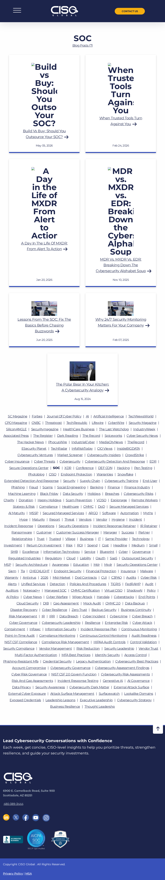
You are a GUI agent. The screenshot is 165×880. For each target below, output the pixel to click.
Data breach (68, 616)
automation (129, 513)
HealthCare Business (79, 429)
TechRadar (59, 448)
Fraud (33, 487)
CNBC (36, 423)
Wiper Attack (82, 597)
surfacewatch (109, 694)
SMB (14, 552)
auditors (12, 590)
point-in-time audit (20, 636)
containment (14, 629)
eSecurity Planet (34, 448)
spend (92, 545)
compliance (48, 507)
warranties (105, 474)
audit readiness (144, 636)
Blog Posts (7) (82, 45)
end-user (150, 481)
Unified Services (33, 584)
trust (41, 539)
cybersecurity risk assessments (125, 674)
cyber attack (142, 623)
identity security (107, 655)
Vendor (101, 519)
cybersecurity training (121, 481)
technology (141, 539)
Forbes (37, 416)
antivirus (29, 577)
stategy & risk (24, 507)
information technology (61, 552)
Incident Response (18, 526)
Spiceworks (113, 436)
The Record (91, 436)
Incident (135, 519)
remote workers (144, 500)
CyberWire (116, 423)
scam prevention (79, 500)
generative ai (113, 681)
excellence (30, 552)
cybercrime (119, 616)
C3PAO (116, 577)
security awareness (50, 687)
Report (54, 519)
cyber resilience (54, 610)
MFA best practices (76, 655)
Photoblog (36, 474)
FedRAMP (133, 584)
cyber (123, 552)
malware (146, 571)
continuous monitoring (139, 629)
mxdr (108, 565)
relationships (22, 539)
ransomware (21, 532)
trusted (55, 539)
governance (141, 552)
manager (110, 532)
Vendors (85, 519)
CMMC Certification (85, 590)
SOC (56, 468)
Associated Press (16, 436)
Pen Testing (143, 468)
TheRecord (135, 442)
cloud (70, 558)
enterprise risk (116, 623)
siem (12, 571)
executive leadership (96, 700)
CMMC (88, 507)
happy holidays (49, 500)
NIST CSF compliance (20, 642)
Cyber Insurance (17, 461)
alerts (12, 584)
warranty (11, 577)
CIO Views (104, 448)
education (81, 565)
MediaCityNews (111, 442)
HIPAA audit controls (110, 642)
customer (44, 532)
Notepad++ (31, 590)
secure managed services (129, 507)
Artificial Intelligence (108, 416)
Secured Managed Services (63, 513)
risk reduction (88, 648)
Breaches (112, 494)
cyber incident (94, 616)
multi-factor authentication (36, 655)
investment (13, 545)
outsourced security (137, 558)
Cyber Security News (142, 436)
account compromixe (29, 668)
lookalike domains (138, 694)
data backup (135, 603)
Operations (46, 526)
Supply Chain (90, 481)
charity (9, 500)
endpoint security (67, 571)
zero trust (79, 610)
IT (99, 539)
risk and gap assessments (32, 681)
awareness (60, 565)
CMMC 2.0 (113, 603)
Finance (114, 487)
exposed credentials (25, 700)
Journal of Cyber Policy (64, 416)
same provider (116, 539)
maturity (38, 519)
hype (23, 519)
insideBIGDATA (128, 448)
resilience (92, 623)
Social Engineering (71, 487)
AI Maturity (16, 513)
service (89, 552)
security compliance (19, 648)
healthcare (70, 507)
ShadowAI (134, 590)
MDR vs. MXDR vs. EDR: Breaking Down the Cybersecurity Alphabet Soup (121, 265)
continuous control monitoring (103, 636)
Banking (96, 487)
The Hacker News (30, 442)
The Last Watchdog (114, 429)
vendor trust (148, 648)
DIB (46, 603)
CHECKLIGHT (39, 571)
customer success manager (77, 532)
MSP (7, 565)
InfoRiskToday (82, 448)
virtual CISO (113, 590)
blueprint (107, 552)
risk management (23, 616)
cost (105, 545)
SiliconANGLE (16, 429)
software (109, 513)
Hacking (123, 468)
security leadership (119, 648)
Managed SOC (55, 590)
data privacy (21, 687)
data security (73, 494)
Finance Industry (137, 487)
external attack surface (131, 687)
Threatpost (53, 423)
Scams (47, 487)
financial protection (101, 571)
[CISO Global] (64, 11)
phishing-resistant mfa (20, 661)
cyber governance (23, 623)
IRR (52, 616)
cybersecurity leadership (61, 623)
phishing (18, 487)
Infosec (35, 629)
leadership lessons (60, 700)
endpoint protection (76, 474)
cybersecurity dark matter (89, 687)
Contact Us (130, 11)
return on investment (44, 545)
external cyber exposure (27, 694)
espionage (119, 500)
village (70, 539)
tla (23, 571)
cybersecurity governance (71, 668)
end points (146, 597)
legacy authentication (93, 661)
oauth (100, 558)
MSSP (33, 513)
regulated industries (24, 558)
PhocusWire (57, 442)
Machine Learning (21, 494)
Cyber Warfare (57, 597)
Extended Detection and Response (31, 481)
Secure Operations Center (28, 468)
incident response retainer (114, 526)
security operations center (137, 565)
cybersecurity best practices (136, 661)
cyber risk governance (29, 674)
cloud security (27, 603)
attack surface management (72, 694)
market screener (70, 455)
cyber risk (149, 577)
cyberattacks (124, 597)
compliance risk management (65, 642)
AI (87, 416)
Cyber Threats (44, 461)
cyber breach (142, 616)
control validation (143, 642)
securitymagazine (45, 429)
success (128, 532)
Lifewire (97, 423)
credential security (57, 661)
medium (138, 545)
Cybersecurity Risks (138, 494)
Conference (85, 468)
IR (43, 616)
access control (135, 655)
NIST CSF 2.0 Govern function (73, 674)
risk (69, 545)
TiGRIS (116, 584)
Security (69, 481)
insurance (128, 571)
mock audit (92, 603)
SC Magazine (17, 416)
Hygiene (118, 519)
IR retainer (148, 526)
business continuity (136, 610)
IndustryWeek (144, 429)
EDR (153, 461)
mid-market (61, 577)
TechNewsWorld (141, 416)
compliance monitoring (57, 636)
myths (148, 513)
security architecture (31, 565)
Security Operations (74, 526)
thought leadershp (100, 706)
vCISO (101, 500)
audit (149, 584)
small (153, 545)
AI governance (138, 681)
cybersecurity (70, 461)
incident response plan (99, 629)
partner (144, 532)
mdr (97, 565)
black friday (49, 494)
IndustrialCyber (83, 442)
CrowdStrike (134, 455)
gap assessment (66, 603)
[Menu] (17, 11)
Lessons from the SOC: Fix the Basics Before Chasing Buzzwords (44, 325)
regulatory (53, 558)
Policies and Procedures (88, 584)
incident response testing (78, 681)
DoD (101, 507)
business (87, 539)
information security (60, 629)
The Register (43, 436)
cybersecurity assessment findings (122, 668)
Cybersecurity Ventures (35, 455)
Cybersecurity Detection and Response (115, 461)
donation (26, 500)
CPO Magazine (16, 423)
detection (57, 584)
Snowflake (125, 474)
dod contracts (86, 577)
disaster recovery (24, 610)
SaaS (113, 558)
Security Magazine (143, 423)
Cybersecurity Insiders (104, 455)
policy (151, 590)
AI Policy (12, 597)
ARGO (93, 513)
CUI (104, 577)
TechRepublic (76, 423)
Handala (103, 597)
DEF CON (105, 468)
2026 (44, 577)
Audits (131, 577)
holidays (94, 494)
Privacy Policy (13, 873)
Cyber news (32, 597)
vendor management (55, 648)
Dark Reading (67, 436)
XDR (67, 468)
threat (69, 519)
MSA (28, 873)
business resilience (65, 706)
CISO (52, 474)
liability (85, 558)
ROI (80, 545)
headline (120, 545)
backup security (104, 610)
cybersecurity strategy (134, 700)
